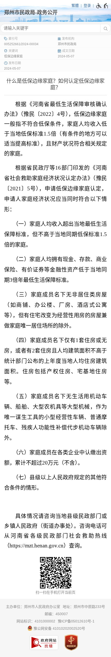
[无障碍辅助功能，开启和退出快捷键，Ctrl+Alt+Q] (102, 6)
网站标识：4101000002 (36, 621)
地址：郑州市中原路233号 (84, 607)
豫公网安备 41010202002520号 (59, 628)
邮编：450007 (56, 614)
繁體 (75, 5)
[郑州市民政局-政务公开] (55, 12)
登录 (87, 5)
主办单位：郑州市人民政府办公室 (33, 607)
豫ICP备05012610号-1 (76, 621)
